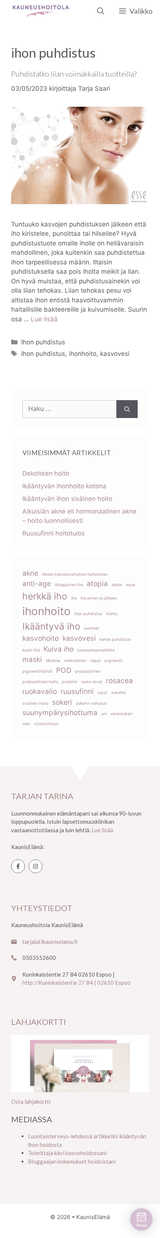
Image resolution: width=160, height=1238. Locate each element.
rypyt (102, 692)
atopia (97, 583)
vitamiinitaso (46, 723)
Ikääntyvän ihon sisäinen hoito (67, 498)
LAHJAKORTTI (38, 1022)
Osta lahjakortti (31, 1101)
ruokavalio (39, 691)
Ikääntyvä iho (51, 626)
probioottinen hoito (40, 681)
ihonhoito (82, 353)
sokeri (62, 702)
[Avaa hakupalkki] (101, 11)
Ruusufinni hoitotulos (53, 533)
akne (30, 573)
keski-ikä (31, 650)
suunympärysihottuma (59, 712)
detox (117, 584)
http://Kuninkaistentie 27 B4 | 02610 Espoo (76, 982)
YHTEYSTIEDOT (41, 908)
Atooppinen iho (69, 584)
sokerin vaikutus (91, 703)
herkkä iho (44, 596)
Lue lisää (44, 319)
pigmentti (114, 660)
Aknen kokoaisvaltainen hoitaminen (75, 574)
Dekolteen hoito (45, 473)
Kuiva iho (59, 649)
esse (130, 584)
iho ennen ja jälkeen (98, 598)
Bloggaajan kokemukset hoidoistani (72, 1161)
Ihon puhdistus (43, 342)
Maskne (53, 660)
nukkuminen (75, 660)
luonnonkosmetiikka (96, 650)
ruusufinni (77, 691)
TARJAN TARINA (42, 796)
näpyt (95, 660)
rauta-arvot (91, 681)
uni (104, 713)
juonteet (91, 628)
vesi (26, 723)
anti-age (36, 583)
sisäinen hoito (35, 703)
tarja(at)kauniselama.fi (49, 941)
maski (32, 659)
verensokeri (121, 713)
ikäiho (111, 613)
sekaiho (118, 692)
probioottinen (87, 671)
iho (74, 598)
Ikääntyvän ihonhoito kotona (64, 486)
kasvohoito (40, 638)
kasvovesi (114, 353)
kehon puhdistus (115, 639)
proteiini (69, 681)
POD (63, 670)
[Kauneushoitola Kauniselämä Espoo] (41, 11)
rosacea (119, 680)
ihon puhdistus (43, 353)
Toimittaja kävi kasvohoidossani (67, 1152)
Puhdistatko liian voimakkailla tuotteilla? (74, 73)
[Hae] (127, 409)
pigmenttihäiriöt (37, 671)
